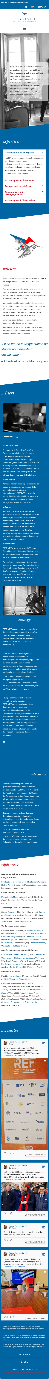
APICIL (4, 990)
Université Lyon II (33, 936)
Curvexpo (12, 912)
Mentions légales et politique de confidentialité (23, 1375)
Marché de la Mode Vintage (13, 897)
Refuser (24, 1362)
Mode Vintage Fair (15, 921)
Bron (24, 983)
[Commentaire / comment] (10, 1242)
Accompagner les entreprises (19, 152)
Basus (31, 961)
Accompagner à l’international (20, 200)
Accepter (24, 1354)
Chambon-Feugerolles (11, 936)
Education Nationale (30, 933)
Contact (42, 7)
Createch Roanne (37, 943)
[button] (24, 29)
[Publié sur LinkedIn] (43, 1043)
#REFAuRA (8, 1053)
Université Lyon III (9, 939)
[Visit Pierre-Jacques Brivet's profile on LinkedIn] (6, 1043)
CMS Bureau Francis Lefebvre (14, 955)
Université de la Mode (10, 946)
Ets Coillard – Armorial (10, 964)
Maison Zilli (21, 967)
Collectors (39, 958)
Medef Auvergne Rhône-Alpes (17, 979)
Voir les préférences (24, 1369)
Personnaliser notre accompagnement (15, 193)
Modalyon (17, 976)
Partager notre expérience (18, 186)
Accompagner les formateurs (19, 180)
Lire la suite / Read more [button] (14, 1055)
